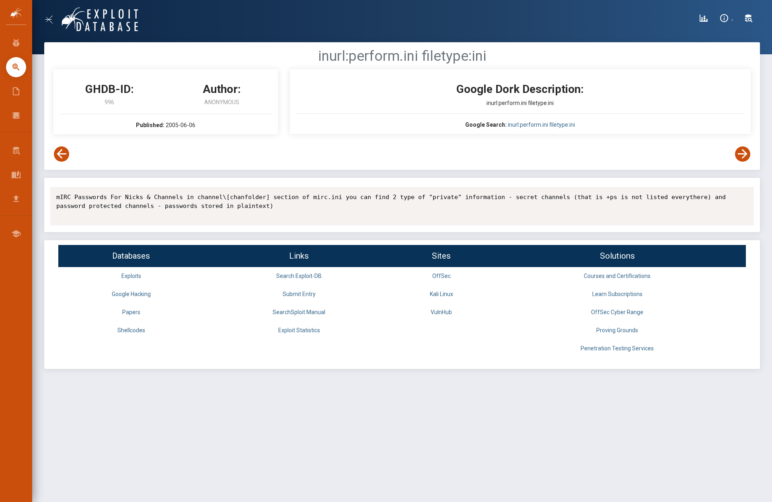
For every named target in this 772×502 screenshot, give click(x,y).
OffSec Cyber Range (617, 312)
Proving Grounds (617, 330)
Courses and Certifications (617, 276)
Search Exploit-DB (299, 276)
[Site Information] (726, 19)
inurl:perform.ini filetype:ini (541, 124)
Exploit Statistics (299, 330)
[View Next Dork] (742, 154)
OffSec (441, 276)
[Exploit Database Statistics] (703, 19)
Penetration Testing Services (617, 348)
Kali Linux (441, 294)
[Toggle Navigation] (52, 19)
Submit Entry (299, 294)
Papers (131, 312)
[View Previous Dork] (61, 154)
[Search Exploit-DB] (748, 19)
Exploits (131, 276)
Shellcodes (131, 330)
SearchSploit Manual (299, 312)
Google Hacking (131, 294)
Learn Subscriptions (617, 294)
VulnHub (441, 312)
